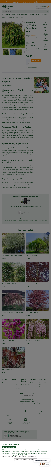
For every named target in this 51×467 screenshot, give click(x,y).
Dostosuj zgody (32, 459)
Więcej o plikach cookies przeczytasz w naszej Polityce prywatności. (19, 456)
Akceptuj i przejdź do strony (9, 447)
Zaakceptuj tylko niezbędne (21, 459)
